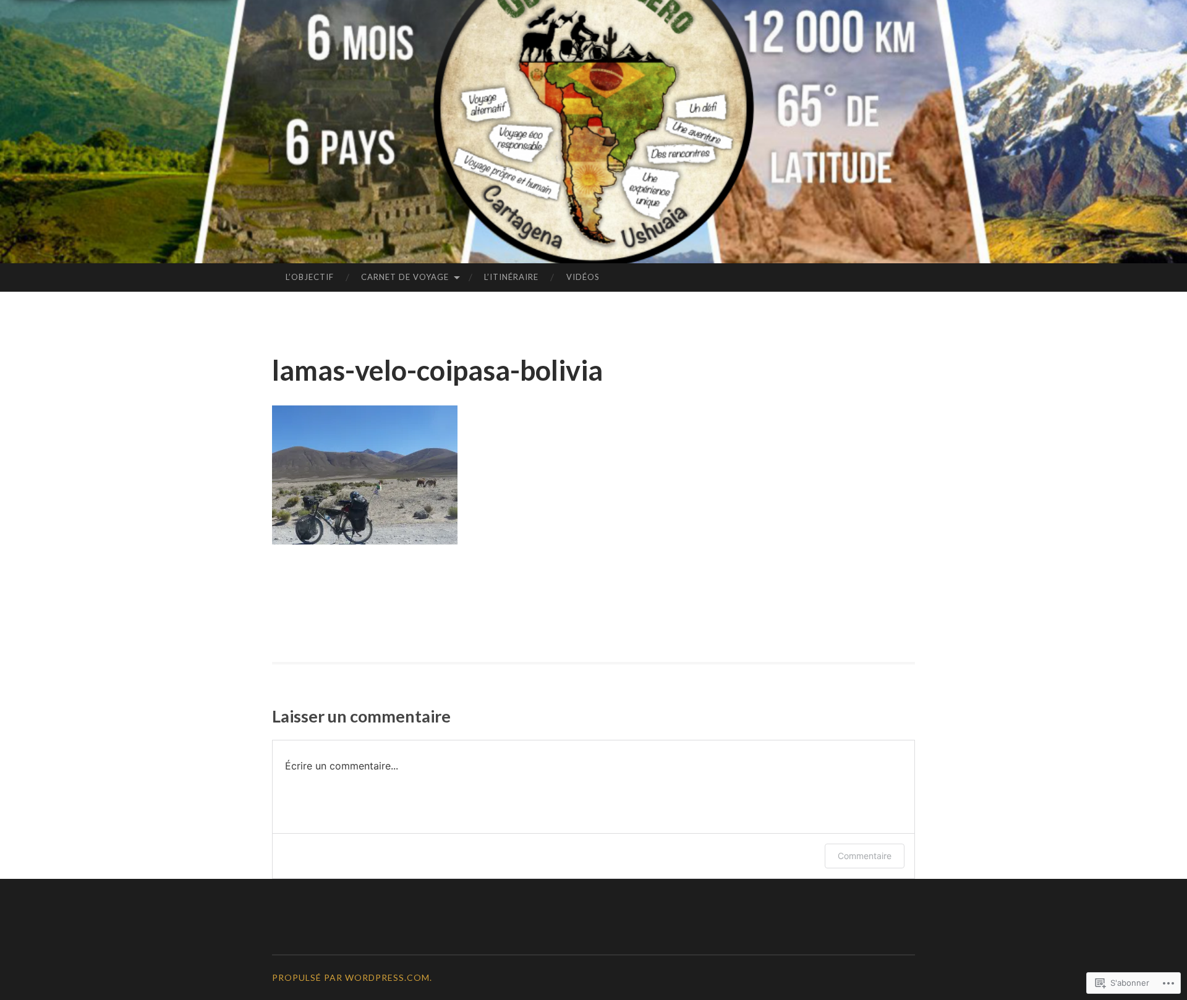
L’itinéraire (511, 277)
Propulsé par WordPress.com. (352, 977)
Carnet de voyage (405, 277)
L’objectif (310, 277)
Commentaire (864, 855)
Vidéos (583, 277)
